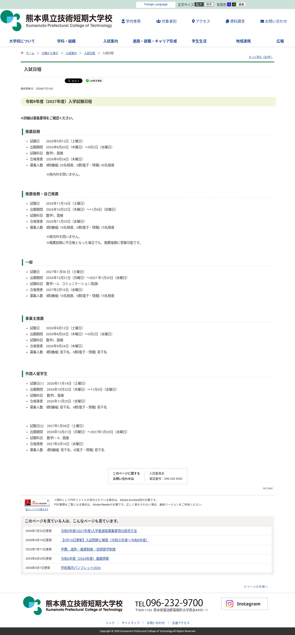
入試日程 (89, 53)
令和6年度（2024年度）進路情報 (85, 559)
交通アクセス (181, 623)
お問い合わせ (275, 21)
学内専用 (133, 21)
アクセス (202, 21)
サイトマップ (131, 623)
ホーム (30, 53)
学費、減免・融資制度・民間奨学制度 (88, 549)
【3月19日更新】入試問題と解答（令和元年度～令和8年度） (105, 540)
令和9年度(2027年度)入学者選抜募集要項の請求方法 (99, 531)
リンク (110, 623)
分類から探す (50, 53)
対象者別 (169, 21)
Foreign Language (156, 4)
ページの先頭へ (257, 586)
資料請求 (237, 21)
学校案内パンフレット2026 (81, 568)
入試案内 (71, 53)
